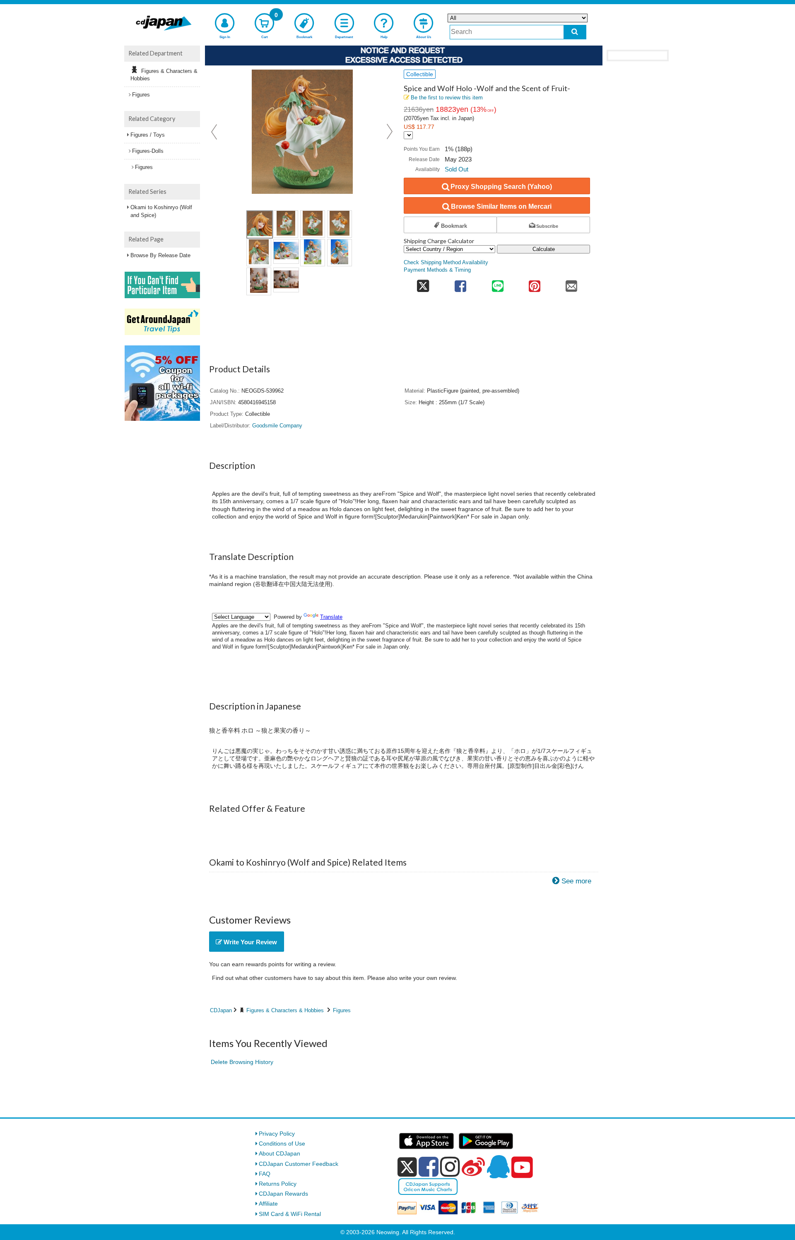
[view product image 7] (312, 252)
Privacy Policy (277, 1133)
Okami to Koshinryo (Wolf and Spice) (161, 211)
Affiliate (268, 1203)
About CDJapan (279, 1153)
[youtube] (522, 1167)
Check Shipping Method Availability (446, 262)
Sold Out (456, 169)
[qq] (498, 1166)
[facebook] (428, 1166)
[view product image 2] (285, 224)
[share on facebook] (460, 283)
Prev (215, 132)
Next (389, 132)
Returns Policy (277, 1183)
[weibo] (473, 1166)
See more (576, 881)
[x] (407, 1167)
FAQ (264, 1173)
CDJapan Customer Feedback (298, 1163)
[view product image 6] (286, 251)
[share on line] (497, 283)
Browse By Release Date (160, 255)
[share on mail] (571, 283)
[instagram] (450, 1166)
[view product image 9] (258, 281)
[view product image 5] (258, 252)
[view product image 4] (339, 224)
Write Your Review (249, 942)
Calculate (543, 249)
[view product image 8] (339, 252)
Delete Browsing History (242, 1062)
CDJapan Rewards (283, 1193)
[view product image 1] (259, 224)
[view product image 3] (312, 224)
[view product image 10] (286, 280)
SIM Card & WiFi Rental (290, 1214)
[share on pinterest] (534, 283)
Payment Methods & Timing (437, 270)
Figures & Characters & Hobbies (285, 1010)
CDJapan (221, 1010)
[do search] (575, 32)
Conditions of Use (282, 1143)
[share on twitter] (423, 283)
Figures (342, 1010)
